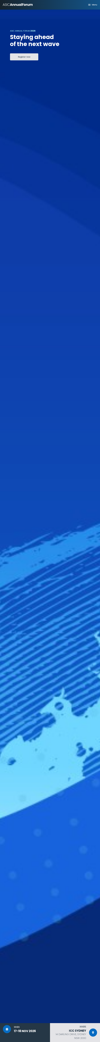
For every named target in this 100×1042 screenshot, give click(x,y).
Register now (24, 56)
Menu (94, 4)
